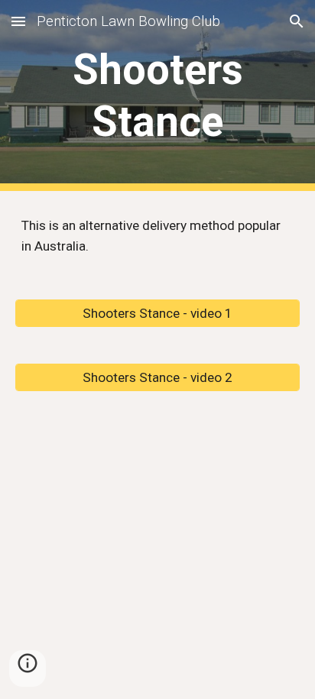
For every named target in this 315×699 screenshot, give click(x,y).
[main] (157, 95)
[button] (18, 21)
